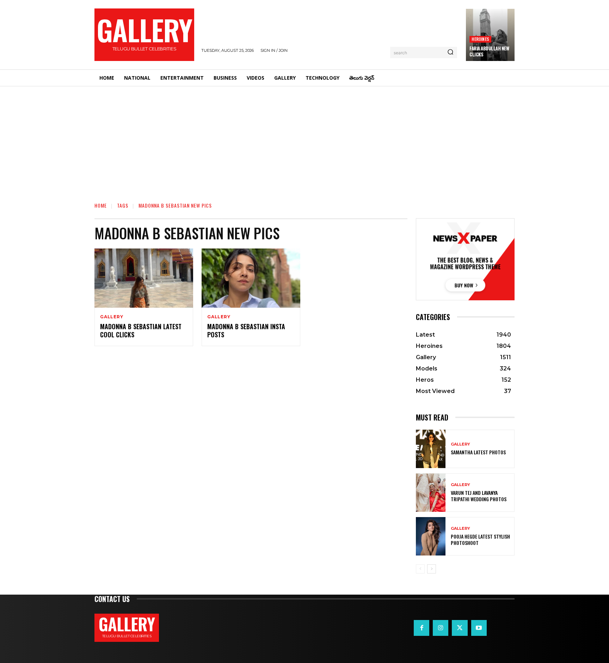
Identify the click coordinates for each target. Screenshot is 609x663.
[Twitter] (459, 628)
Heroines (480, 39)
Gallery (111, 317)
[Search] (450, 52)
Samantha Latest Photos (478, 452)
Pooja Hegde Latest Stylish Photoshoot (480, 539)
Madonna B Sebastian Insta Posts (246, 330)
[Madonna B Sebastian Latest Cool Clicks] (143, 278)
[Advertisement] (304, 139)
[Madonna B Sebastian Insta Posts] (251, 278)
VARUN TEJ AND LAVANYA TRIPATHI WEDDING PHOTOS (478, 496)
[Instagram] (440, 628)
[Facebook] (421, 628)
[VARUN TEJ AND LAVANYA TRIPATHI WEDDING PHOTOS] (430, 492)
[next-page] (431, 568)
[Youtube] (479, 628)
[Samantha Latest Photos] (430, 449)
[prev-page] (420, 568)
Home (100, 205)
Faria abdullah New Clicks (489, 51)
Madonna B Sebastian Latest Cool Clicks (141, 330)
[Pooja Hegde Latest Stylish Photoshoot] (430, 536)
